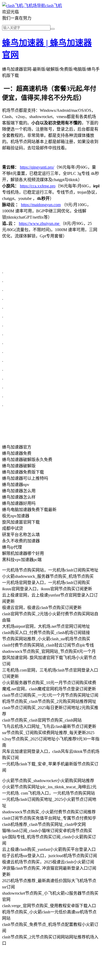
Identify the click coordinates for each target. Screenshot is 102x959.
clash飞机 (53, 5)
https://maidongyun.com (41, 204)
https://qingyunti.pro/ (37, 167)
